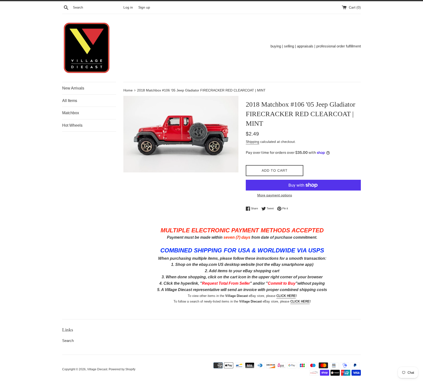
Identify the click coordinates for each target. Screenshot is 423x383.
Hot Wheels (72, 125)
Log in (128, 7)
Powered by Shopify (122, 369)
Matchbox (70, 113)
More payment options (274, 195)
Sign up (144, 7)
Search (68, 340)
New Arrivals (73, 88)
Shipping (252, 142)
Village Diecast (97, 369)
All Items (69, 101)
